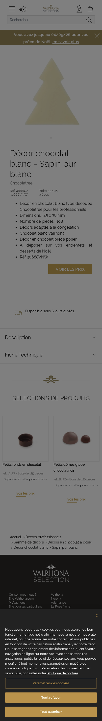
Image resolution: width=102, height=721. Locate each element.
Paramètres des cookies (51, 683)
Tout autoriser (51, 712)
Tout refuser (51, 697)
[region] (51, 665)
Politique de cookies (63, 673)
